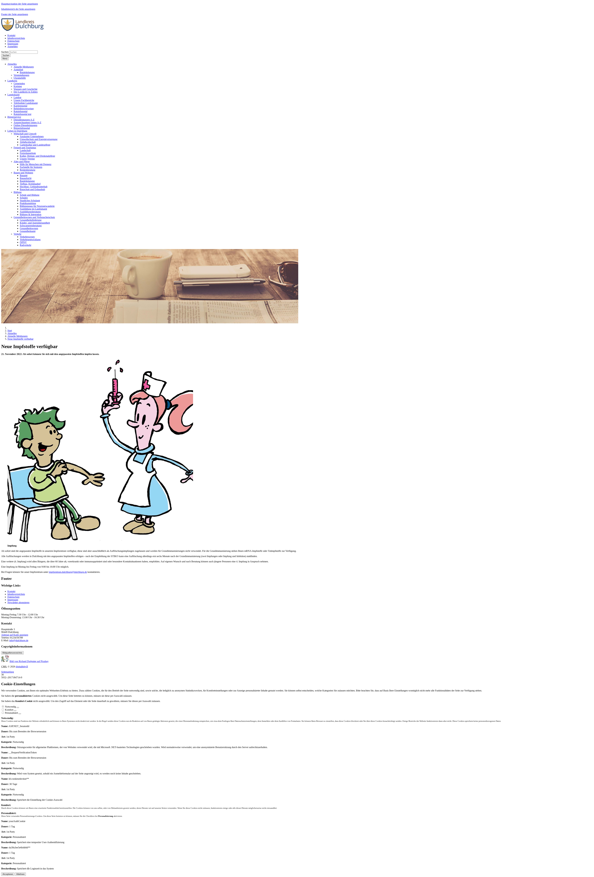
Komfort (9, 709)
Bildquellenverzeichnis (12, 653)
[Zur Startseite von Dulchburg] (23, 30)
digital (22, 666)
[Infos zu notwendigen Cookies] (18, 707)
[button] (12, 64)
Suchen (5, 52)
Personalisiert (11, 713)
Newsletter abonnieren (18, 602)
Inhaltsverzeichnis (16, 594)
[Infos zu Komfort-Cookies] (15, 710)
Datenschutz (13, 597)
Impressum (12, 599)
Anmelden (12, 46)
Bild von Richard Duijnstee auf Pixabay (29, 661)
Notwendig (10, 706)
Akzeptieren (7, 874)
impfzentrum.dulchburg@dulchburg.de (68, 572)
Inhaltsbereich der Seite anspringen (18, 9)
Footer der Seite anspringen (14, 14)
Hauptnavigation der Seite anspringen (19, 3)
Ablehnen (20, 874)
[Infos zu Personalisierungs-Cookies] (20, 713)
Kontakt (11, 591)
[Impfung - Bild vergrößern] (100, 543)
